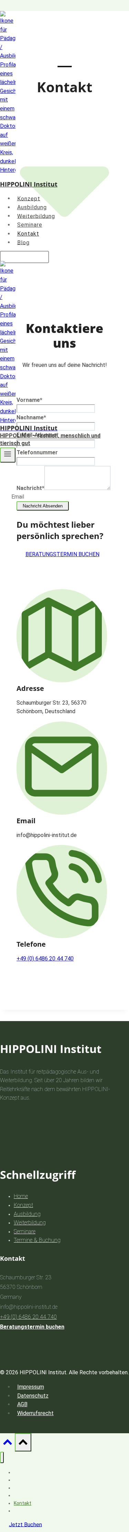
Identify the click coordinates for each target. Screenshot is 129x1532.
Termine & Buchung (37, 1240)
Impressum (30, 1387)
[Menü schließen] (2, 1457)
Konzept (28, 198)
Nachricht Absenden (43, 505)
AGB (22, 1404)
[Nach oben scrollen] (7, 1443)
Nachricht (30, 488)
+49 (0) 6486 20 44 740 (45, 958)
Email (17, 496)
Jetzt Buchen (24, 257)
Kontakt (28, 233)
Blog (23, 242)
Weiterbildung (36, 216)
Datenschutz (33, 1395)
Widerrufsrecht (35, 1413)
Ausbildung (32, 207)
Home (21, 1196)
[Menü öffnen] (7, 455)
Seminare (29, 225)
